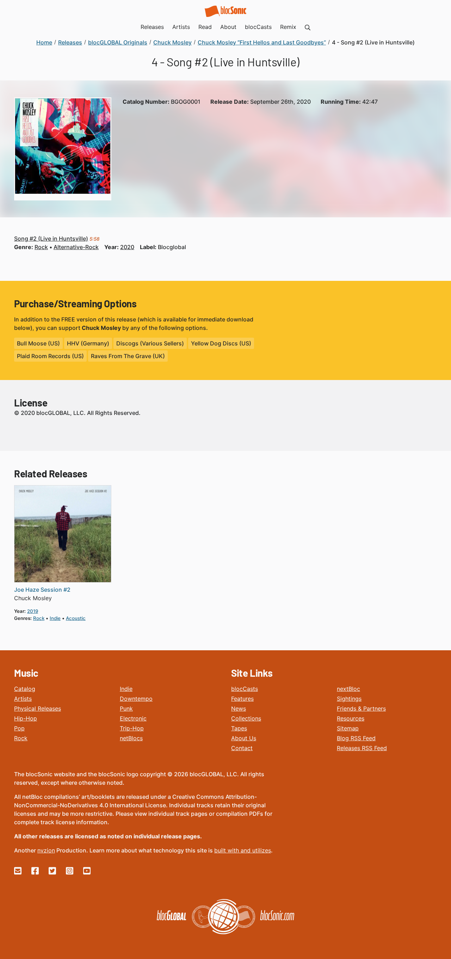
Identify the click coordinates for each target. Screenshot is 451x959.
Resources (350, 718)
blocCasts (244, 688)
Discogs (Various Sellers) (150, 343)
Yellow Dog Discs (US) (221, 343)
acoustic (76, 618)
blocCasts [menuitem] (258, 26)
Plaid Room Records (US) (50, 356)
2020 (127, 247)
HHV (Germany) (88, 343)
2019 (32, 611)
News (238, 708)
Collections (246, 718)
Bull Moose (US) (38, 343)
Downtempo (136, 698)
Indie (126, 688)
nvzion (46, 850)
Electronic (133, 718)
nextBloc (348, 688)
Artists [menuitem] (181, 26)
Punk (126, 708)
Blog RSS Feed (356, 738)
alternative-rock (76, 247)
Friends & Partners (361, 708)
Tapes (239, 728)
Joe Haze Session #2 (42, 589)
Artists (23, 698)
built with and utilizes (242, 850)
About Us (243, 738)
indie (55, 618)
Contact (242, 748)
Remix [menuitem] (288, 26)
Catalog (24, 688)
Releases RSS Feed (362, 748)
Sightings (349, 698)
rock (41, 247)
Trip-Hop (132, 728)
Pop (19, 728)
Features (242, 698)
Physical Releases (37, 708)
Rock (20, 738)
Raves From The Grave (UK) (128, 356)
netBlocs (131, 738)
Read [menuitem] (205, 26)
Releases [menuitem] (152, 26)
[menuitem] (307, 26)
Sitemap (348, 728)
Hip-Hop (25, 718)
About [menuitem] (228, 26)
